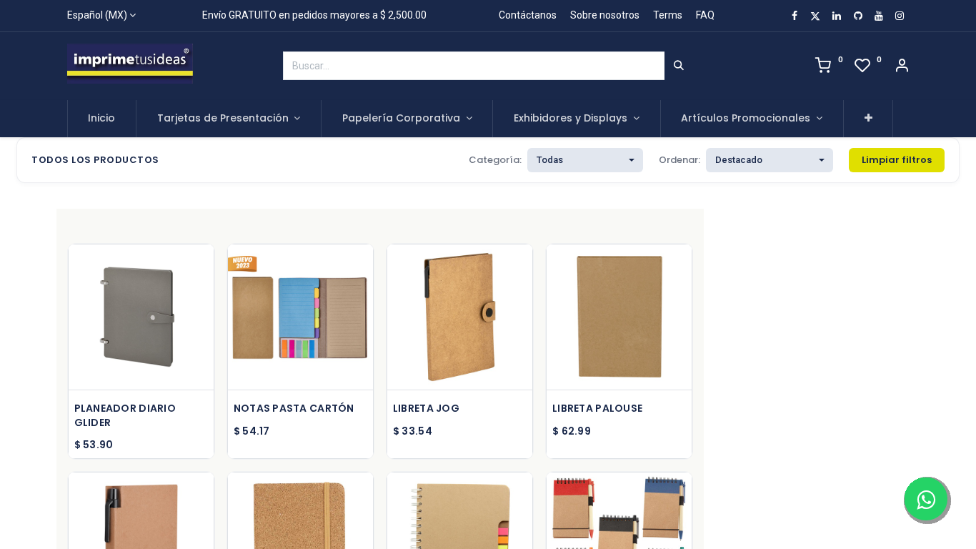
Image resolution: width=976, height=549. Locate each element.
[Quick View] (205, 268)
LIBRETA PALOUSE (597, 408)
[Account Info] (902, 67)
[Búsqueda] (678, 65)
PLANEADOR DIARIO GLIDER (125, 416)
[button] (868, 118)
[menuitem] (102, 118)
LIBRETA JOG (426, 408)
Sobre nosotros (604, 15)
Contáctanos (528, 15)
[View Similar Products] (205, 364)
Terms (667, 15)
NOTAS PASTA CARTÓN (294, 408)
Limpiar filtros (897, 160)
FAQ (705, 15)
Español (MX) (97, 15)
